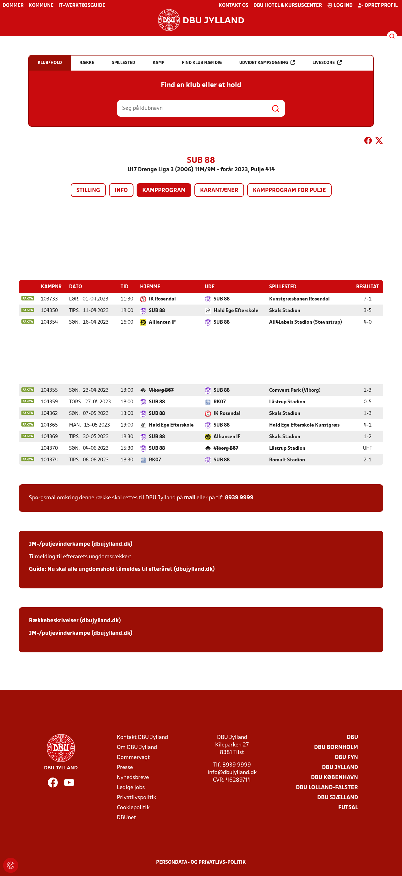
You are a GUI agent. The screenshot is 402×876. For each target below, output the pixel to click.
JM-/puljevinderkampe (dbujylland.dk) (81, 544)
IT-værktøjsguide (81, 5)
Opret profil (381, 5)
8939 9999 (239, 498)
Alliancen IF (162, 322)
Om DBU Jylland (137, 747)
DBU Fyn (346, 757)
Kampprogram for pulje (289, 190)
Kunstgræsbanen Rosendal (299, 299)
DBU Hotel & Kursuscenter (287, 5)
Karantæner (219, 190)
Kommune (41, 5)
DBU (352, 737)
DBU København (334, 777)
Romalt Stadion (287, 460)
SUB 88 (222, 299)
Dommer (13, 5)
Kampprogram (164, 190)
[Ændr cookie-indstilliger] (10, 865)
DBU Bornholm (336, 747)
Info (121, 190)
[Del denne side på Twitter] (379, 142)
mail (189, 498)
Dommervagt (133, 757)
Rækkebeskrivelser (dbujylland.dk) (75, 621)
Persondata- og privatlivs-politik (201, 862)
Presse (125, 767)
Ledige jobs (131, 787)
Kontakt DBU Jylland (142, 737)
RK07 (220, 402)
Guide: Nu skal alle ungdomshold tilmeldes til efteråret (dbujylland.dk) (122, 569)
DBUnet (126, 817)
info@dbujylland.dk (232, 772)
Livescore (323, 63)
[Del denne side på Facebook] (368, 142)
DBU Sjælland (337, 797)
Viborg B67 (161, 390)
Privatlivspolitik (136, 797)
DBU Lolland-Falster (327, 787)
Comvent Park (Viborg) (295, 390)
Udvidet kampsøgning (263, 63)
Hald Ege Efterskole (236, 311)
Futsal (348, 807)
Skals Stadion (284, 311)
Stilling (88, 190)
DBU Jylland (340, 767)
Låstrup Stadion (287, 402)
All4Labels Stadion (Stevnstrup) (305, 322)
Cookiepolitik (133, 807)
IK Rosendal (162, 299)
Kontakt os (233, 5)
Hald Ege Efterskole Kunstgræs (304, 425)
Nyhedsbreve (133, 777)
